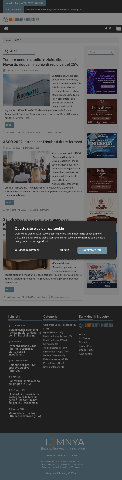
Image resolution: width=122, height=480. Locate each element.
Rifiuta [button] (64, 249)
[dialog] (61, 240)
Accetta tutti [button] (92, 250)
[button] (27, 250)
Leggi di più (42, 241)
